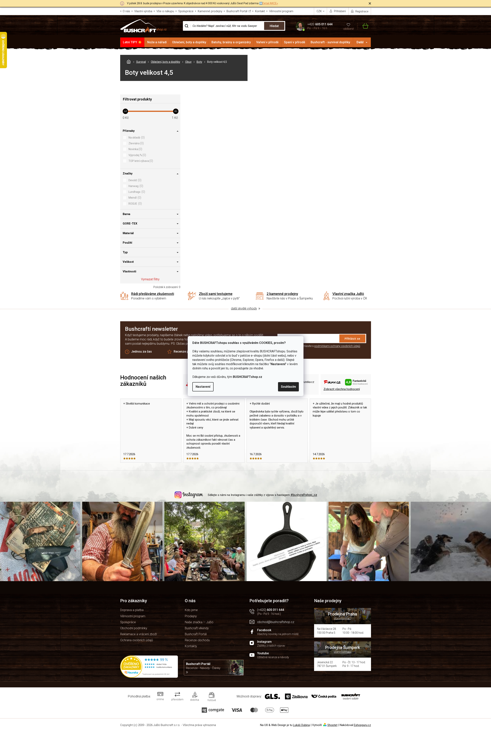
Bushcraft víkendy (197, 628)
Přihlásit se (352, 338)
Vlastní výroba (143, 11)
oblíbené (348, 28)
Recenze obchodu (197, 640)
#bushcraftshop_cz (304, 495)
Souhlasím (288, 387)
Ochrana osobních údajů (136, 640)
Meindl (134, 197)
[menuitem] (132, 42)
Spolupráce (186, 11)
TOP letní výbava (140, 161)
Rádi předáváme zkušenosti (152, 294)
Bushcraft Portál (236, 11)
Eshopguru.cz (362, 725)
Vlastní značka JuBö (348, 294)
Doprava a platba (132, 610)
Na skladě (136, 137)
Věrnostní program (281, 11)
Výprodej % (136, 155)
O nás (126, 11)
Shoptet (332, 725)
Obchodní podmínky (133, 628)
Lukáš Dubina (301, 725)
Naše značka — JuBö (199, 622)
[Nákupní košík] (362, 26)
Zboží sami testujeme (215, 294)
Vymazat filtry (150, 279)
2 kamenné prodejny (282, 294)
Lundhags (136, 192)
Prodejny (191, 616)
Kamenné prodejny (210, 11)
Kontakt (260, 11)
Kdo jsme (191, 610)
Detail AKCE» (270, 3)
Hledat (274, 26)
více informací (342, 618)
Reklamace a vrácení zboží (138, 634)
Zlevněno (135, 143)
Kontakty (191, 646)
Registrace (361, 11)
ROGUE (134, 203)
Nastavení (203, 387)
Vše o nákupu (165, 11)
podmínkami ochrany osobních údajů (337, 346)
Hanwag (135, 186)
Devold (134, 180)
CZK (319, 11)
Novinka (134, 149)
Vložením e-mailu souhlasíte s (318, 346)
